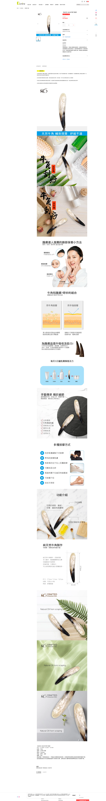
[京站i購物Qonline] (21, 3)
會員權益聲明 (60, 800)
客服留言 (59, 798)
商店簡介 (42, 798)
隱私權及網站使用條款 (44, 800)
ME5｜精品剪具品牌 (66, 36)
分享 (65, 59)
